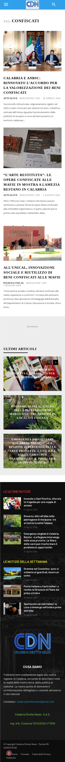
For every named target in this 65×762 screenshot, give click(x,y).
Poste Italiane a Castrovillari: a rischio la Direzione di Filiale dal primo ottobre (41, 590)
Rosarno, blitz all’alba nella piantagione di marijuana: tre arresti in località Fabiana (40, 519)
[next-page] (55, 362)
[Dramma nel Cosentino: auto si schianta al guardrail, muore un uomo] (12, 573)
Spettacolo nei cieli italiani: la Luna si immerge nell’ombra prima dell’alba (42, 607)
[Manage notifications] (9, 753)
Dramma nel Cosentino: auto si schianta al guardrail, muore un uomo (41, 572)
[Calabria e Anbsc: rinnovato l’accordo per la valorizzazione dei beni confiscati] (32, 51)
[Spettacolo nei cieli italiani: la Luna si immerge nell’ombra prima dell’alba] (12, 609)
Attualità (10, 98)
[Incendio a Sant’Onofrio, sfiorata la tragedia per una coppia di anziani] (12, 503)
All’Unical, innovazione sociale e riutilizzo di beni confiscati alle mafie (32, 272)
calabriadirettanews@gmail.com (35, 701)
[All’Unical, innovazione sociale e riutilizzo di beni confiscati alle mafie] (32, 240)
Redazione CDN (30, 98)
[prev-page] (49, 362)
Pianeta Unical (13, 283)
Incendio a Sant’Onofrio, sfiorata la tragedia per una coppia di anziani (32, 373)
